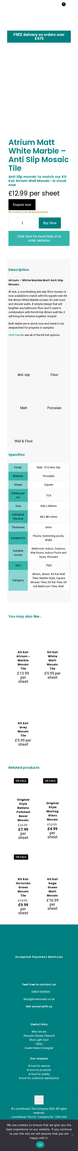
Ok (40, 1144)
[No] (72, 1135)
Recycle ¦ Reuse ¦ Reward (39, 1035)
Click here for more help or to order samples (39, 238)
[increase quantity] (32, 223)
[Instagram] (42, 1013)
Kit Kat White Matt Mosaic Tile (52, 660)
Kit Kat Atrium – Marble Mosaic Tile (23, 660)
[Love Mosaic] (17, 6)
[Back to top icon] (39, 1099)
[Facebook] (35, 1013)
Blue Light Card (39, 1039)
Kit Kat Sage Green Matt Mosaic (52, 887)
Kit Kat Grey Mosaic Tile (23, 729)
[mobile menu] (72, 6)
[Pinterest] (39, 1013)
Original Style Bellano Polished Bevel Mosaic (23, 810)
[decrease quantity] (13, 223)
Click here (14, 335)
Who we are (39, 1031)
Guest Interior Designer (39, 1048)
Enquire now (22, 205)
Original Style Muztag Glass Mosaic (52, 811)
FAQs (39, 1043)
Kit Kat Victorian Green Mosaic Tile (23, 887)
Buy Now (50, 223)
